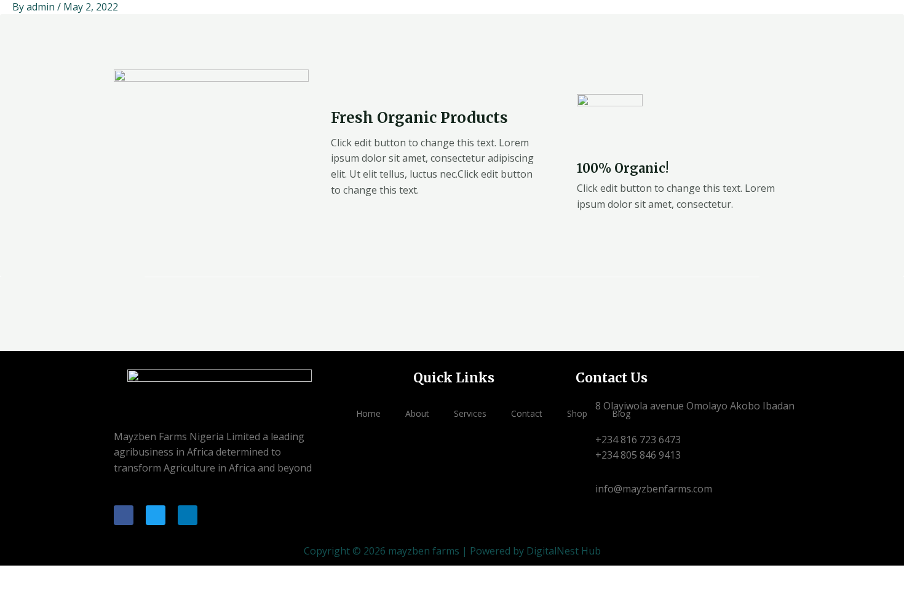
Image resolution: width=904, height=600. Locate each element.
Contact (526, 413)
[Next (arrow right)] (39, 594)
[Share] (66, 576)
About (417, 413)
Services (470, 413)
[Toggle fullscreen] (39, 576)
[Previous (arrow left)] (12, 594)
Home (368, 413)
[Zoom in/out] (12, 576)
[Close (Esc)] (93, 576)
